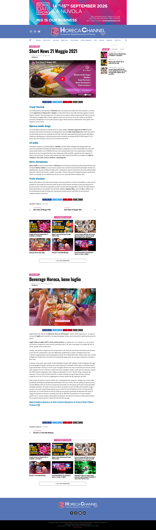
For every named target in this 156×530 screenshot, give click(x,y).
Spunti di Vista (47, 40)
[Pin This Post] (67, 102)
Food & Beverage (74, 40)
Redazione (35, 57)
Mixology (102, 40)
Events (95, 40)
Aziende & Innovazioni (86, 40)
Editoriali (38, 40)
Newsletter (117, 40)
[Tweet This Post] (57, 102)
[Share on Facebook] (47, 102)
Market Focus (64, 40)
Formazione (109, 40)
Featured (45, 204)
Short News (56, 40)
